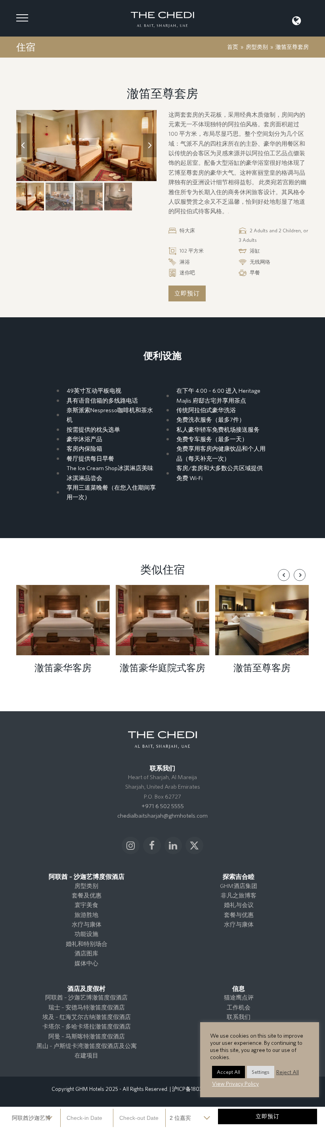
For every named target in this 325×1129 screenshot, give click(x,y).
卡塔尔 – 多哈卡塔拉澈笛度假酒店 (86, 1026)
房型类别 (86, 885)
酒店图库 (86, 953)
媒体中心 (86, 963)
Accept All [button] (228, 1072)
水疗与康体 (86, 924)
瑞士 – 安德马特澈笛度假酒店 (86, 1007)
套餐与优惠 (239, 914)
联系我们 (238, 1016)
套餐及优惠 (86, 895)
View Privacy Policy (235, 1083)
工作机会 (238, 1007)
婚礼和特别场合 (86, 943)
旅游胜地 (86, 914)
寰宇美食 (86, 904)
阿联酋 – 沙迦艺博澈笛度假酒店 (86, 997)
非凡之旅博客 (238, 895)
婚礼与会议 (239, 904)
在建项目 (86, 1055)
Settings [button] (261, 1072)
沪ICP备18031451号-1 (196, 1089)
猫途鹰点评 (239, 997)
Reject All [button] (287, 1072)
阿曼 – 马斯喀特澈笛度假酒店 (86, 1036)
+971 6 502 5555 (162, 806)
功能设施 (86, 933)
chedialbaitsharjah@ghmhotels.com (162, 815)
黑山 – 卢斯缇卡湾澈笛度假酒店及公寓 (86, 1045)
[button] (22, 17)
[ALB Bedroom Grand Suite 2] (86, 145)
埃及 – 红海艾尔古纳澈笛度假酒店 (86, 1016)
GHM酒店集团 (238, 885)
